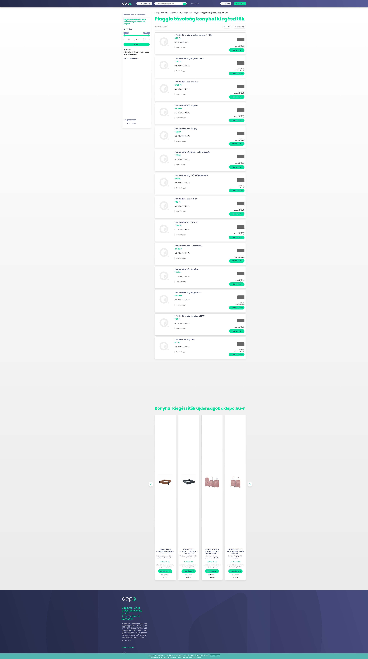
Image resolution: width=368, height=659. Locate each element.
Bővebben (126, 641)
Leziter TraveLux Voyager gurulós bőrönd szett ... (212, 551)
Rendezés (239, 27)
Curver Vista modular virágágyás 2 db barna (165, 551)
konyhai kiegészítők (165, 567)
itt (201, 657)
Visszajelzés (194, 4)
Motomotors (131, 123)
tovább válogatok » (131, 58)
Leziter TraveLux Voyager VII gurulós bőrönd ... (235, 551)
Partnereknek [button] (240, 4)
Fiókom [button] (226, 4)
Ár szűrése (128, 29)
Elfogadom (215, 656)
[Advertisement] (137, 88)
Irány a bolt (237, 50)
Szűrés (136, 44)
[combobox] (169, 4)
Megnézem (165, 571)
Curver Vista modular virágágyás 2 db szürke (188, 551)
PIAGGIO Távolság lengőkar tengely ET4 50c (193, 35)
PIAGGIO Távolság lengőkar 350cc (189, 58)
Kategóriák (140, 3)
